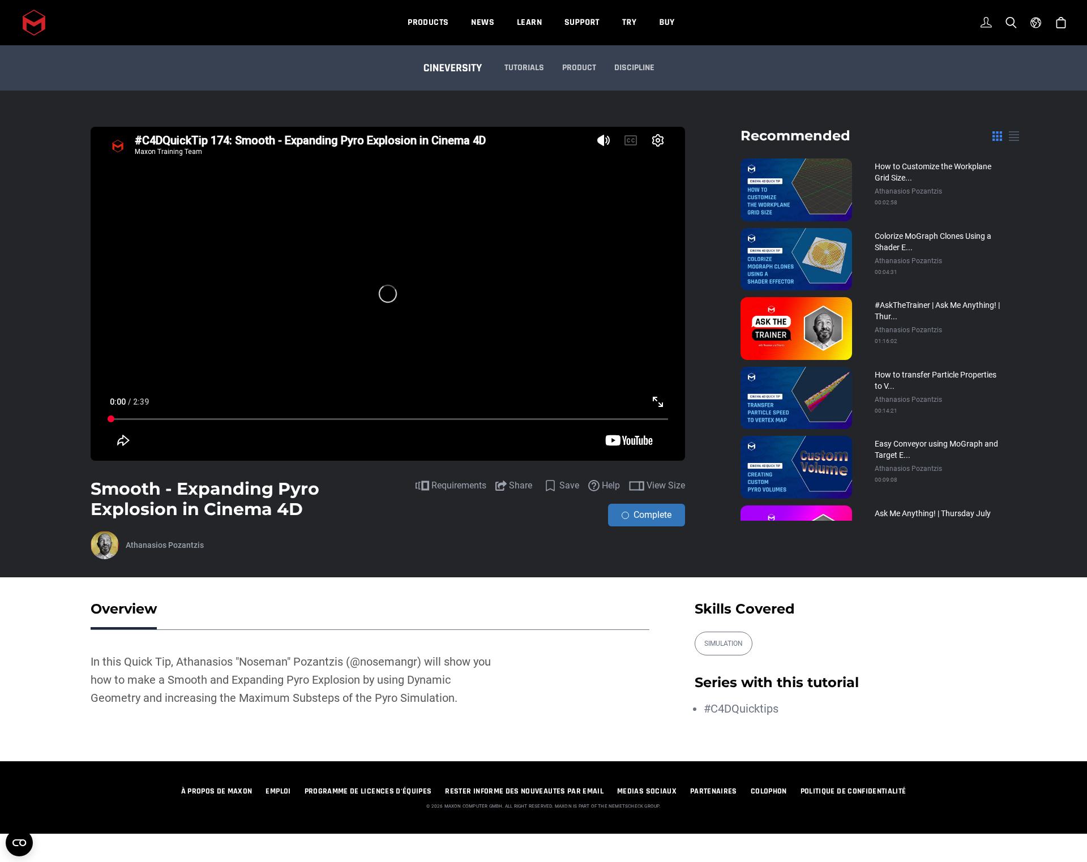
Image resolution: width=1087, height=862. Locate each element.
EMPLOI (278, 791)
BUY (666, 22)
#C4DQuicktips (741, 708)
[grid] (997, 136)
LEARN (529, 22)
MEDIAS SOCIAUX (647, 791)
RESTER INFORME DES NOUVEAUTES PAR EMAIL (524, 791)
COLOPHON (769, 791)
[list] (1014, 136)
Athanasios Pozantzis (165, 545)
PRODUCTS (428, 22)
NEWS (482, 22)
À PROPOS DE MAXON (217, 791)
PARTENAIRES (713, 791)
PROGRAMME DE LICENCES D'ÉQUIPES (368, 791)
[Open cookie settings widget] (19, 842)
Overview (124, 609)
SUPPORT (582, 22)
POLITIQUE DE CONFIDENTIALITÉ (853, 791)
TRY (629, 22)
